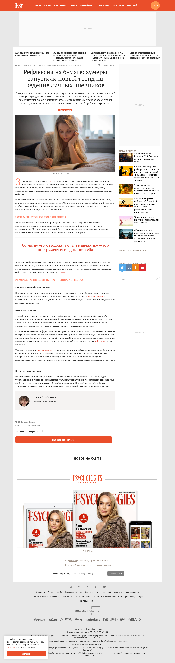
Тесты (155, 5)
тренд (50, 180)
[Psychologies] (19, 5)
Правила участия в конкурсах (126, 592)
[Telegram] (79, 587)
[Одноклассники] (96, 587)
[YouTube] (104, 587)
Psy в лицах (118, 5)
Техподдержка (86, 601)
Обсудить (104, 65)
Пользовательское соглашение (46, 596)
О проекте (40, 592)
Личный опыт (86, 5)
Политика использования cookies (76, 596)
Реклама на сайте (55, 592)
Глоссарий (132, 5)
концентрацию (95, 296)
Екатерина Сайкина (28, 422)
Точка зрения (60, 5)
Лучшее (37, 5)
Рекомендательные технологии (108, 596)
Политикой (71, 565)
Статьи (47, 5)
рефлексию (100, 341)
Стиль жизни (103, 5)
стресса (61, 272)
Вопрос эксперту (92, 592)
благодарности (44, 349)
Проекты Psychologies (133, 596)
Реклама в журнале (73, 592)
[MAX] (71, 587)
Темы (72, 5)
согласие (73, 560)
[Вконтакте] (87, 587)
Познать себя (65, 110)
